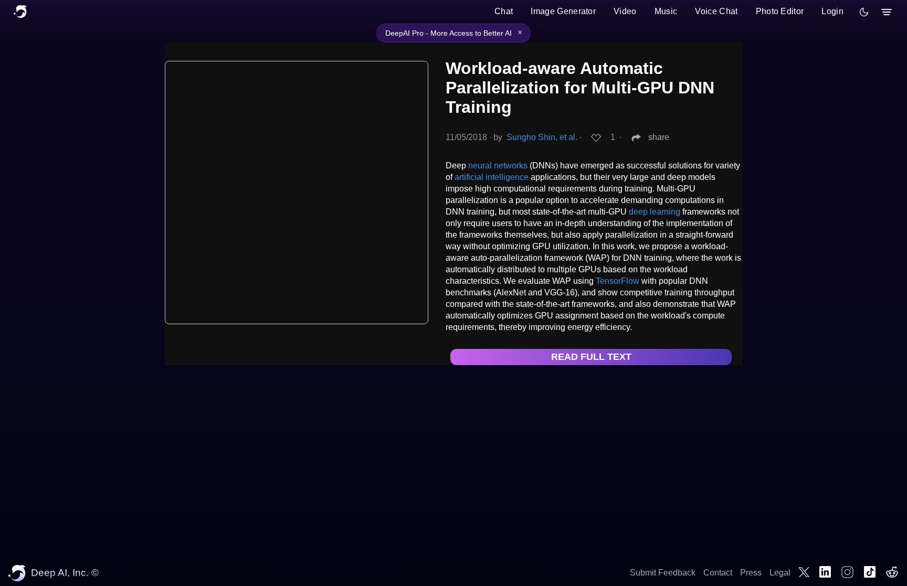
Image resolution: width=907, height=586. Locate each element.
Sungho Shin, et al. (542, 137)
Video (625, 11)
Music (666, 11)
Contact (717, 572)
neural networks (498, 165)
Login (832, 11)
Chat (503, 11)
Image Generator (563, 11)
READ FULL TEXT (591, 356)
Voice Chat (716, 11)
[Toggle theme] (864, 12)
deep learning (654, 211)
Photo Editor (780, 11)
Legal (779, 572)
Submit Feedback (662, 572)
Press (751, 572)
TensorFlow (617, 280)
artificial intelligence (492, 177)
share (658, 137)
